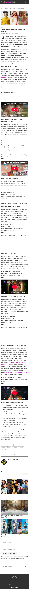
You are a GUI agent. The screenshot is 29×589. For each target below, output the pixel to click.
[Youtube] (23, 2)
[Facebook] (19, 2)
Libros (21, 447)
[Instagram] (20, 2)
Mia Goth (4, 449)
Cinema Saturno (18, 584)
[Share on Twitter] (11, 454)
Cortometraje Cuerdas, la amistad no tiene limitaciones (13, 515)
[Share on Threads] (16, 454)
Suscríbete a (9, 553)
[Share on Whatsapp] (14, 454)
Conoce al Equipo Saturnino (10, 582)
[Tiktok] (25, 2)
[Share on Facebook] (10, 454)
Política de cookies (21, 582)
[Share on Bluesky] (17, 454)
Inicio (2, 8)
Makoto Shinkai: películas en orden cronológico (11, 534)
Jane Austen (15, 447)
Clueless (4, 447)
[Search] (27, 2)
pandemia (3, 77)
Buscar (3, 471)
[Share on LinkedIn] (13, 454)
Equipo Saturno (6, 33)
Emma (9, 447)
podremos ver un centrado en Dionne (16, 372)
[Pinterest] (22, 2)
